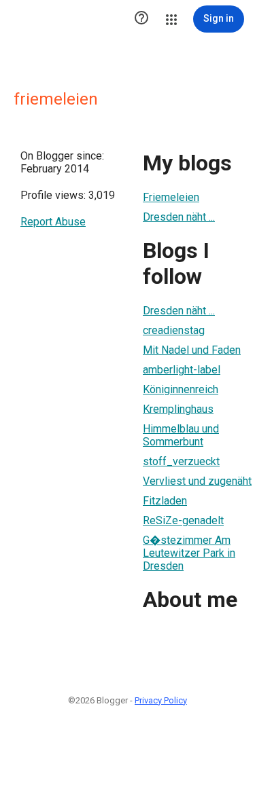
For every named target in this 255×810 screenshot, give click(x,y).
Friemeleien (171, 197)
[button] (141, 19)
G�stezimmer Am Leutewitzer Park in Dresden (189, 553)
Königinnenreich (180, 389)
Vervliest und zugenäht (197, 481)
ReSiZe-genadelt (183, 520)
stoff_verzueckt (181, 461)
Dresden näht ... (179, 216)
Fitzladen (165, 500)
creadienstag (174, 330)
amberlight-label (181, 369)
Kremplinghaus (178, 409)
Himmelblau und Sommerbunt (181, 435)
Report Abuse (53, 221)
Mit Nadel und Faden (192, 350)
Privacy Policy (161, 700)
